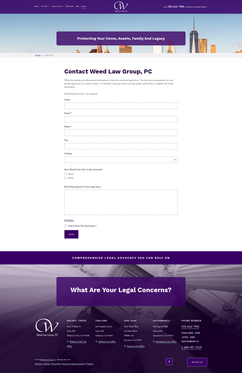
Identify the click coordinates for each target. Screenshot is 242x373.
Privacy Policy (56, 364)
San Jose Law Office (136, 346)
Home (37, 6)
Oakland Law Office (107, 341)
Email (68, 113)
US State (68, 153)
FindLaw (90, 364)
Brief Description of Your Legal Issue (82, 186)
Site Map (47, 364)
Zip (66, 140)
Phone (68, 126)
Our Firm (44, 6)
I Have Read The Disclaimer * (82, 225)
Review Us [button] (197, 362)
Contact (83, 6)
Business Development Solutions (73, 364)
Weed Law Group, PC (47, 360)
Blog (77, 6)
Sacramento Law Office (166, 341)
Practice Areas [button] (57, 6)
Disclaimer (69, 220)
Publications (70, 6)
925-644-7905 (176, 7)
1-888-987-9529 (192, 347)
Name (67, 99)
